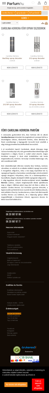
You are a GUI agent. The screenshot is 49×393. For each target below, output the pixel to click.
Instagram (10, 331)
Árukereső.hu (29, 351)
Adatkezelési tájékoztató (15, 305)
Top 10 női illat (12, 318)
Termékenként (46, 23)
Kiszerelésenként (42, 23)
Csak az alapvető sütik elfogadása (38, 384)
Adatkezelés (11, 273)
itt (27, 375)
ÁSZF (9, 275)
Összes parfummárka (14, 247)
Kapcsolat (10, 232)
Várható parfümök (13, 316)
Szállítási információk (14, 290)
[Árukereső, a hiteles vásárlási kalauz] (17, 352)
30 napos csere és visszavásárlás (19, 262)
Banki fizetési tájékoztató (16, 294)
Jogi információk (13, 265)
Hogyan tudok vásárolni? (16, 237)
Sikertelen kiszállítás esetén (17, 292)
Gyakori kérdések (13, 234)
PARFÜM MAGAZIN (14, 314)
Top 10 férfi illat (12, 320)
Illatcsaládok (11, 335)
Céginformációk (12, 258)
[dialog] (24, 379)
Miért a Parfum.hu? (13, 260)
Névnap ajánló (12, 333)
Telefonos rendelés (13, 245)
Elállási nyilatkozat (13, 277)
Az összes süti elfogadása (16, 384)
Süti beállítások (12, 249)
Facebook (10, 329)
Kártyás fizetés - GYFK (15, 303)
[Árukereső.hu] (29, 348)
